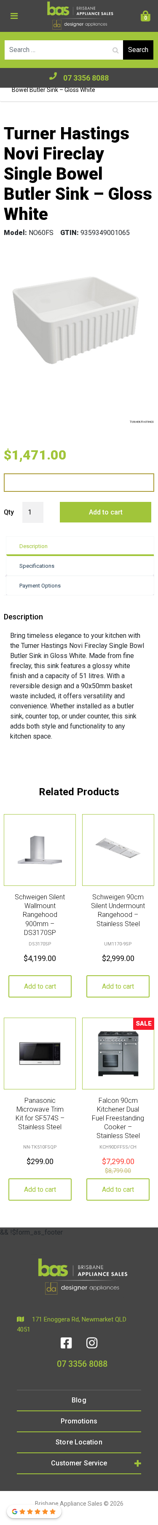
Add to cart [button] (40, 986)
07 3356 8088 (86, 77)
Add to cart (106, 512)
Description (33, 546)
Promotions (79, 1421)
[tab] (80, 546)
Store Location (79, 1442)
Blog (79, 1400)
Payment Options (40, 585)
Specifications (36, 566)
